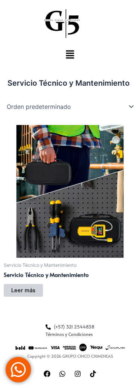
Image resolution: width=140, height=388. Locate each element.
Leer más (23, 290)
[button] (69, 55)
